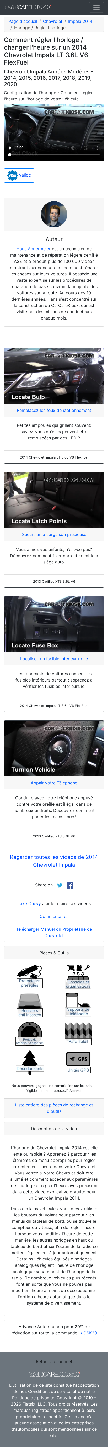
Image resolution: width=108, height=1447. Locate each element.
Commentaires (54, 916)
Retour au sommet (54, 1361)
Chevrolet (52, 21)
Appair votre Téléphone (54, 782)
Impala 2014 (80, 21)
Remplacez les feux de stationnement (54, 410)
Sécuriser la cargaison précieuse (54, 534)
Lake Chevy (29, 903)
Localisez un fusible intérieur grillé (54, 658)
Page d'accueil (22, 21)
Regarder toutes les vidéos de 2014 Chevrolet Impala (54, 861)
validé (24, 175)
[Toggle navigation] (96, 7)
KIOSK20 (88, 1333)
